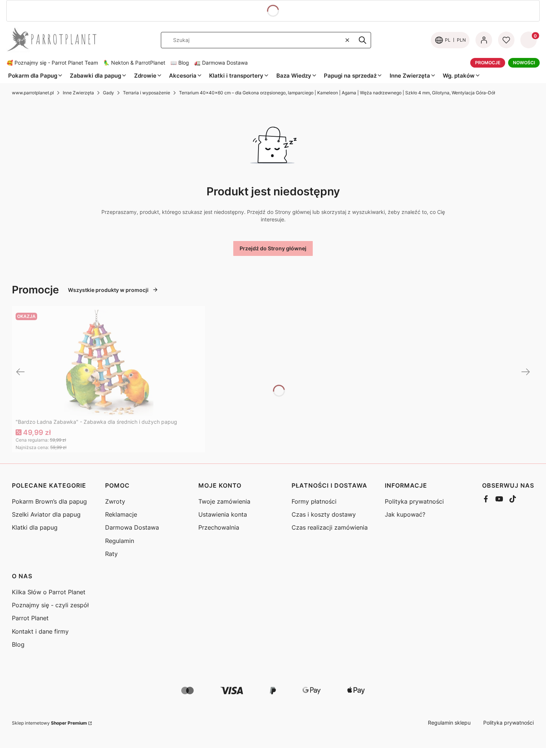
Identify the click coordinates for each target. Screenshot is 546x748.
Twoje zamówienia (224, 501)
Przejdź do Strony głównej (273, 248)
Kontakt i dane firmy (40, 631)
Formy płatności (314, 501)
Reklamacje (121, 514)
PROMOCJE (487, 62)
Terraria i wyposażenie (146, 92)
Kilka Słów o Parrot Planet (48, 592)
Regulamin (119, 540)
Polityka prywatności (414, 501)
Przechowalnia (218, 527)
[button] (362, 40)
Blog (18, 644)
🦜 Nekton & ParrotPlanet (134, 63)
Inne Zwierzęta (78, 92)
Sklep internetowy (49, 723)
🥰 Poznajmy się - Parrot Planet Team (52, 63)
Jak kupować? (405, 514)
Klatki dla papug (35, 527)
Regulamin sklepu (449, 722)
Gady (108, 92)
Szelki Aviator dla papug (46, 514)
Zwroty (115, 501)
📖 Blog (179, 63)
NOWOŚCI (524, 62)
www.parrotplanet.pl (33, 92)
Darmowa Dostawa (132, 527)
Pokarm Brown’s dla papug (49, 501)
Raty (111, 553)
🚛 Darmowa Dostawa (221, 63)
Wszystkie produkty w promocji (108, 290)
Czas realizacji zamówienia (330, 527)
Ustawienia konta (222, 514)
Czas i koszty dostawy (324, 514)
